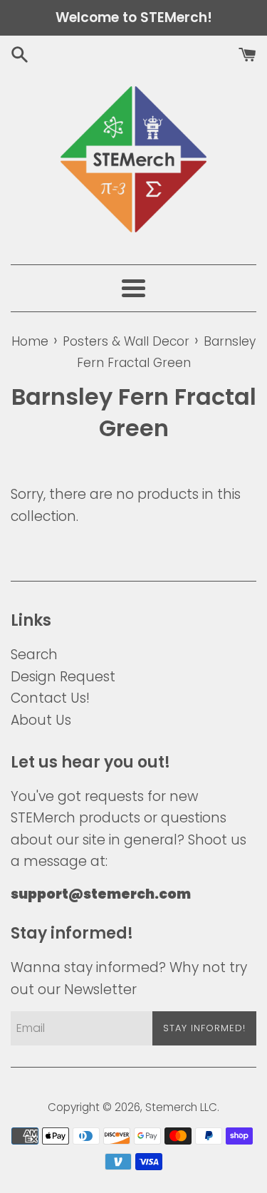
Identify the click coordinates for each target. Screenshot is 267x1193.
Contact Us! (50, 698)
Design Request (63, 676)
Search (34, 654)
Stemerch (171, 1107)
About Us (41, 720)
